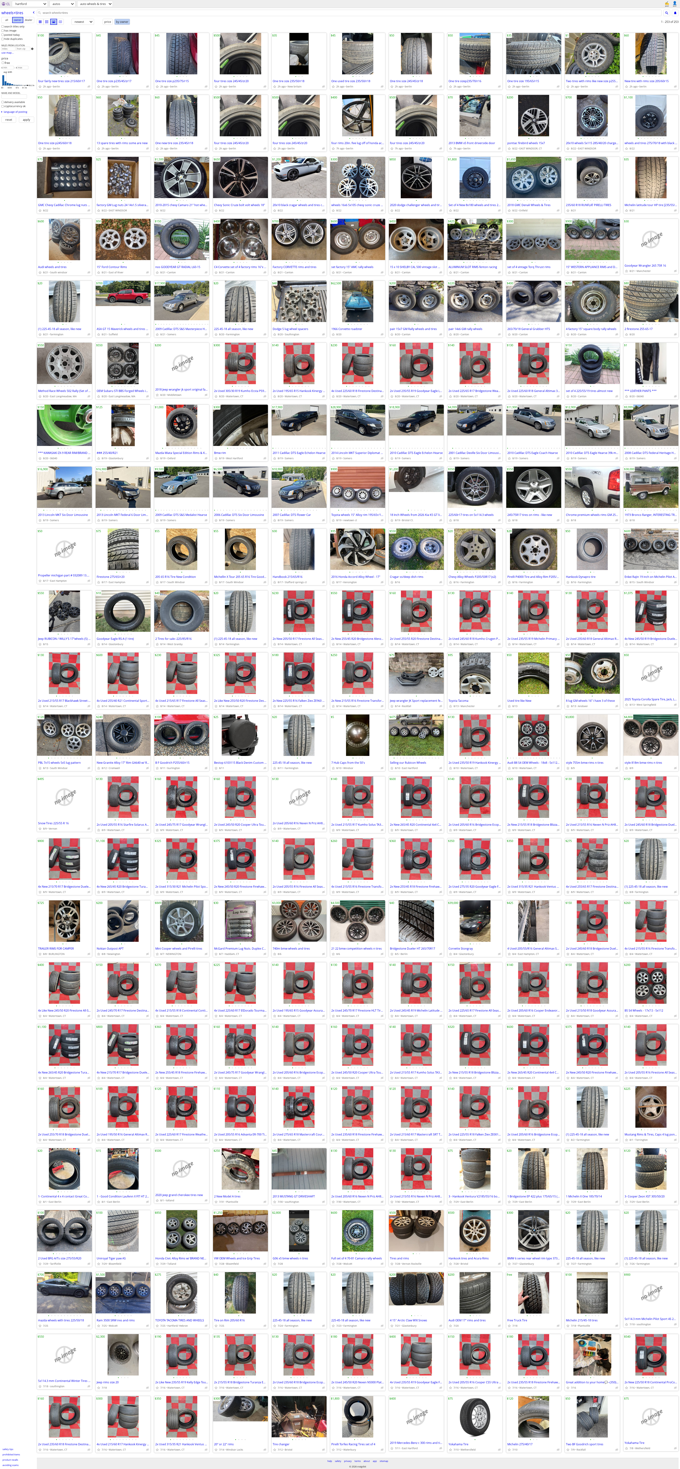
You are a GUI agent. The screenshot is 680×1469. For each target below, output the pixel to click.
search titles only (14, 26)
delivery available (14, 102)
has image (10, 30)
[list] (40, 22)
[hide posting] (89, 86)
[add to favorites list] (40, 86)
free (7, 63)
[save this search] (675, 13)
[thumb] (47, 22)
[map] (60, 22)
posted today (12, 34)
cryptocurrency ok (15, 106)
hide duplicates (13, 39)
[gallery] (53, 22)
